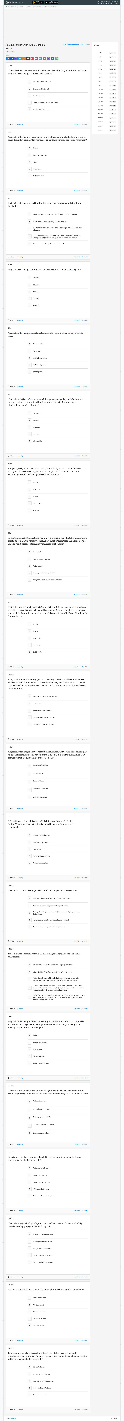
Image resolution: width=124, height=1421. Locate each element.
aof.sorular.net (12, 6)
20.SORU (107, 130)
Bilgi (115, 1418)
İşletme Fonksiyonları (25, 6)
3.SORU (107, 61)
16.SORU (107, 114)
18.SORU (107, 122)
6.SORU (107, 73)
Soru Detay (85, 124)
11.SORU (107, 93)
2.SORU (107, 57)
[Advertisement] (62, 24)
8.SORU (107, 81)
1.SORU (107, 53)
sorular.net (13, 1418)
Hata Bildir (77, 124)
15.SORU (107, 110)
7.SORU (107, 77)
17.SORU (107, 118)
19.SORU (107, 126)
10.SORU (107, 89)
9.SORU (107, 85)
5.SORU (107, 69)
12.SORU (107, 97)
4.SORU (107, 65)
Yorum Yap (20, 124)
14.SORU (107, 105)
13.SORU (107, 101)
